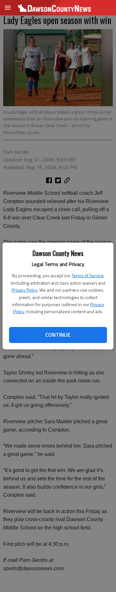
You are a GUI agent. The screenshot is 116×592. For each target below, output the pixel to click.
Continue (57, 335)
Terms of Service (88, 275)
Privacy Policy (24, 290)
